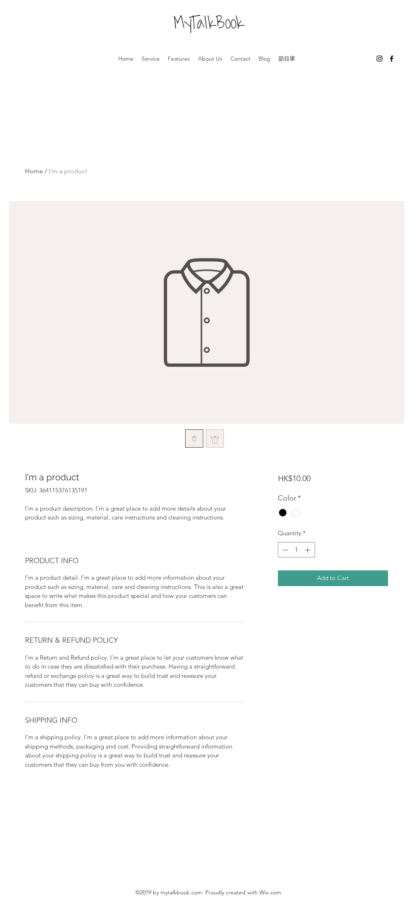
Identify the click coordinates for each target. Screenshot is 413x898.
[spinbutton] (296, 550)
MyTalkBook (208, 24)
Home (34, 171)
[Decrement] (284, 550)
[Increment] (308, 550)
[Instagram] (379, 59)
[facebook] (392, 59)
